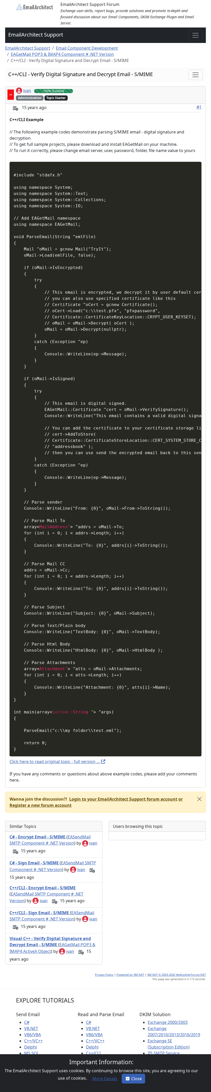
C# (26, 1022)
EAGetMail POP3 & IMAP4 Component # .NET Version (62, 54)
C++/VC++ (33, 1041)
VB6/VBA (32, 1034)
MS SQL (31, 1053)
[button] (122, 799)
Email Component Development (87, 48)
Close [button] (136, 1078)
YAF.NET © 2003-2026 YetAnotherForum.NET (176, 975)
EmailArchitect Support (35, 34)
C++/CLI (93, 1053)
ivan (27, 90)
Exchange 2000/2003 (168, 1022)
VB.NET (31, 1028)
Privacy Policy (104, 975)
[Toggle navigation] (195, 35)
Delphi (30, 1047)
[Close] (199, 799)
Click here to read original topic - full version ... (55, 761)
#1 (199, 107)
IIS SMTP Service (164, 1053)
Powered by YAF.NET (130, 975)
